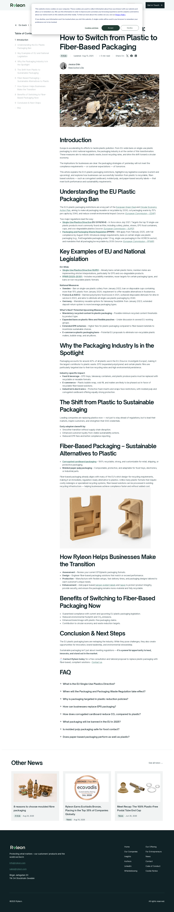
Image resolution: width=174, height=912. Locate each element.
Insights (127, 856)
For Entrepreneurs (154, 851)
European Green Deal (126, 207)
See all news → (156, 763)
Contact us (97, 662)
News (148, 856)
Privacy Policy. (120, 15)
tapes (123, 585)
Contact (149, 861)
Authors (127, 861)
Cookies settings (91, 28)
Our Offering (151, 847)
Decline (130, 28)
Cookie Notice (152, 871)
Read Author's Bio (76, 67)
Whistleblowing (130, 871)
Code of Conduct (153, 866)
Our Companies (131, 851)
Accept (110, 28)
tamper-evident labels (105, 585)
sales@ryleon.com (18, 869)
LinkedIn (127, 866)
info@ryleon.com (17, 863)
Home (126, 847)
